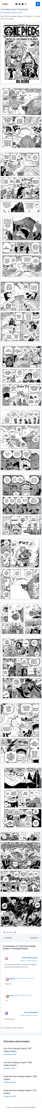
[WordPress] (26, 4)
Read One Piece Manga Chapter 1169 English (20, 1077)
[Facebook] (16, 4)
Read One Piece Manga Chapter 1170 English (20, 1091)
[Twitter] (19, 4)
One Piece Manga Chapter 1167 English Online (18, 1049)
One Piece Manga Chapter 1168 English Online (18, 1063)
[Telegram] (22, 4)
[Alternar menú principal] (38, 4)
